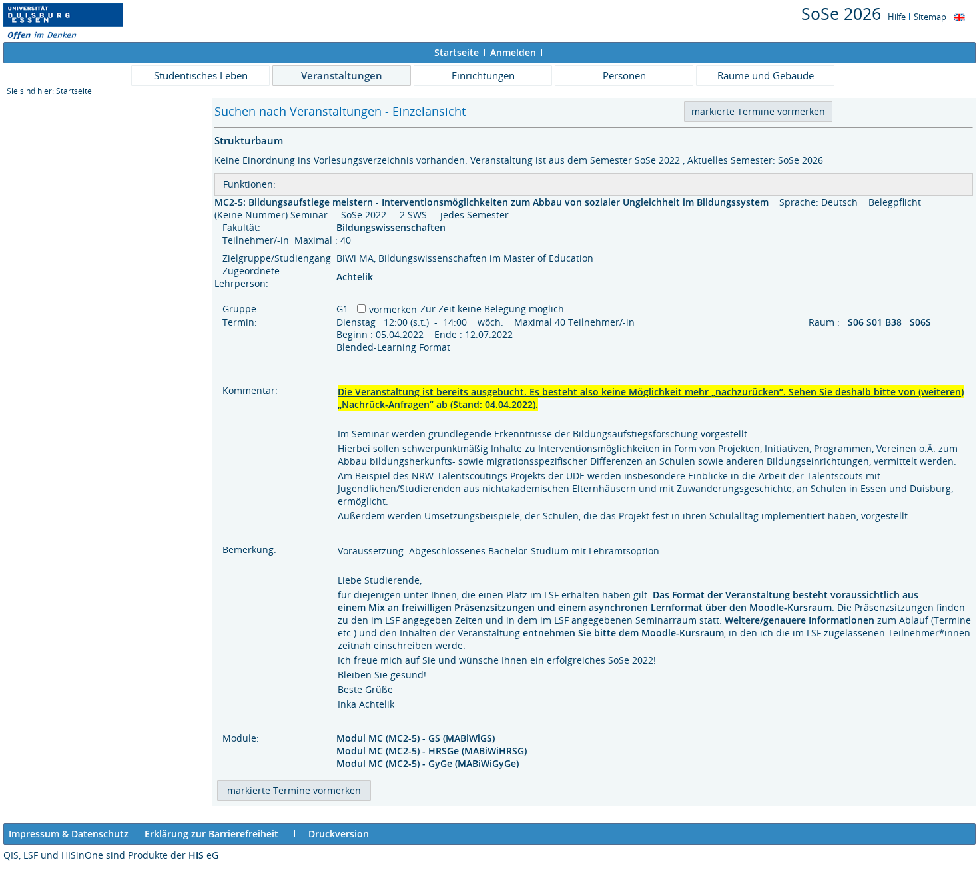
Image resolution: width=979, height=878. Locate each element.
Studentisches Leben (201, 75)
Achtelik (354, 276)
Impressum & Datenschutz (69, 833)
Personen (624, 75)
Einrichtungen (483, 75)
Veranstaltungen (341, 75)
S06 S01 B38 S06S (891, 322)
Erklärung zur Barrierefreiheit (211, 833)
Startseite (74, 91)
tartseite (456, 52)
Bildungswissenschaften (392, 227)
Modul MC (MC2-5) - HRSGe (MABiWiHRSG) (431, 750)
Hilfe (897, 17)
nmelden (513, 52)
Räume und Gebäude (765, 75)
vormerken (393, 309)
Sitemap (930, 17)
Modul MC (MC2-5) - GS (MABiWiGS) (415, 738)
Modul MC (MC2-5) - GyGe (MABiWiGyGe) (427, 763)
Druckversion (338, 833)
